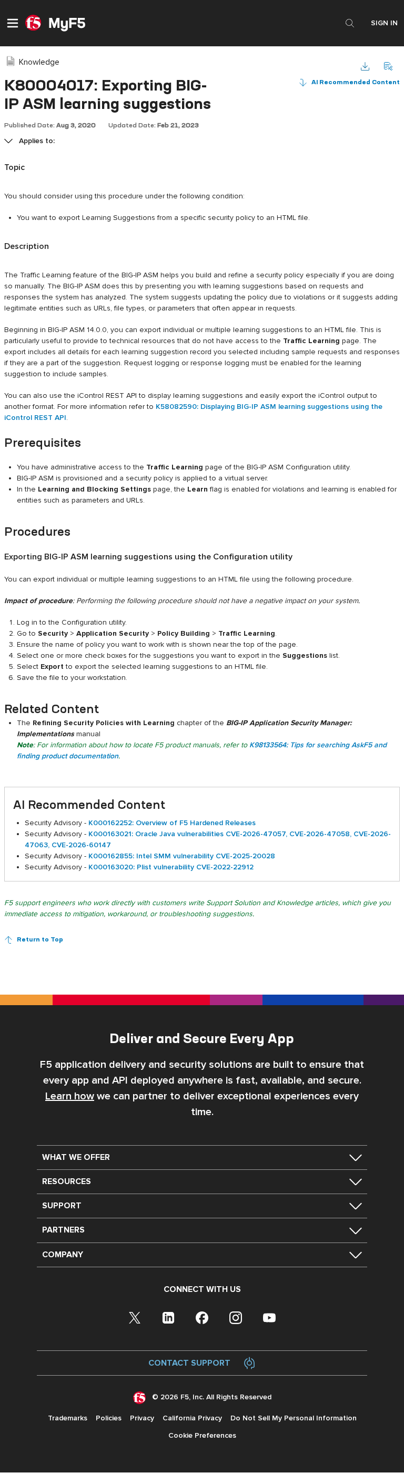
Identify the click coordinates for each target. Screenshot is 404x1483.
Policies (109, 1418)
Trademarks (67, 1418)
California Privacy (192, 1418)
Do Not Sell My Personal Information (293, 1418)
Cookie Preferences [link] (202, 1435)
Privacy (142, 1418)
